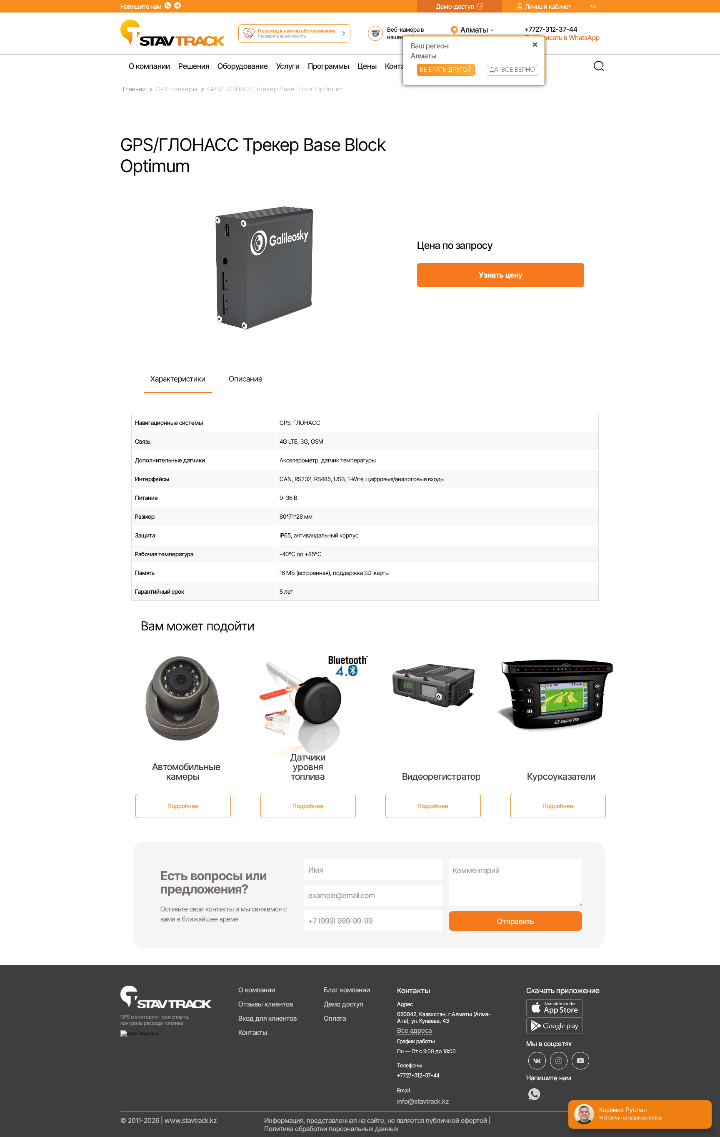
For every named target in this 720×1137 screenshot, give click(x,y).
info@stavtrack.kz (423, 1101)
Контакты (401, 66)
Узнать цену (500, 275)
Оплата (335, 1018)
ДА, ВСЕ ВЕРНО (512, 70)
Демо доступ (343, 1004)
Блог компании (347, 990)
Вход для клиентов (267, 1018)
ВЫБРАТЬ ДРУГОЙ (446, 70)
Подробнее (183, 805)
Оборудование (243, 66)
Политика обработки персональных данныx (331, 1128)
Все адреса (414, 1030)
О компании (149, 66)
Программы (328, 66)
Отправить (515, 921)
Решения (193, 66)
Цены (367, 66)
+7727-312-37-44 (551, 29)
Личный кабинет (548, 6)
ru (593, 6)
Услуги (288, 66)
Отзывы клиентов (265, 1004)
